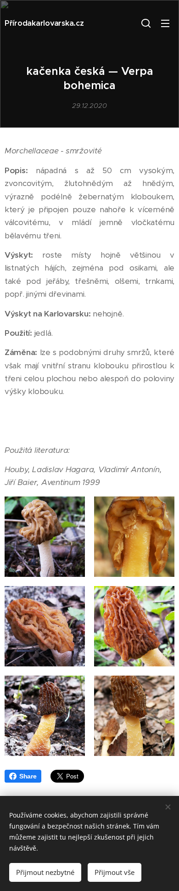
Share (28, 776)
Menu (165, 23)
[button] (146, 22)
